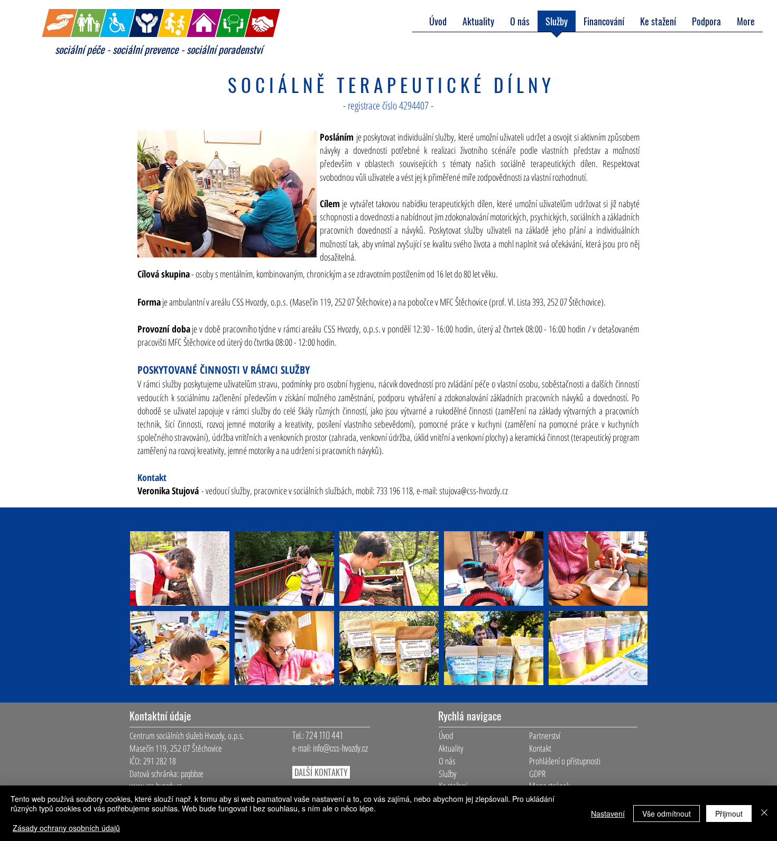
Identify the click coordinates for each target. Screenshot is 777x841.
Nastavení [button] (608, 813)
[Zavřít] (764, 813)
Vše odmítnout (666, 813)
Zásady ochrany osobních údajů (66, 827)
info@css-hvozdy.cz (340, 748)
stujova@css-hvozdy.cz (473, 490)
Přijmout (729, 813)
